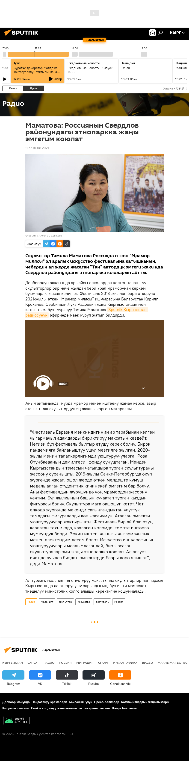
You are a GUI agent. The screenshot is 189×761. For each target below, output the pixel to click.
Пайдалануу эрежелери (49, 702)
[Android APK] (16, 721)
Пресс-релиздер (106, 702)
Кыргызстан (12, 662)
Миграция (85, 662)
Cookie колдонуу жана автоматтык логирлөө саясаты (70, 708)
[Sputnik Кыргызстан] (22, 37)
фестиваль (102, 601)
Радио (31, 601)
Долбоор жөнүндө (16, 702)
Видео (147, 662)
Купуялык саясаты (15, 708)
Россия (118, 601)
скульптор (65, 601)
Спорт (103, 662)
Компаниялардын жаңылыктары (145, 702)
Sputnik (33, 235)
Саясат (33, 662)
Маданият (47, 601)
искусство (83, 601)
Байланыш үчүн (80, 702)
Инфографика (125, 662)
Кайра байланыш (125, 708)
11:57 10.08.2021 (37, 148)
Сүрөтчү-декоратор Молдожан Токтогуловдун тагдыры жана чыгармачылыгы (36, 72)
